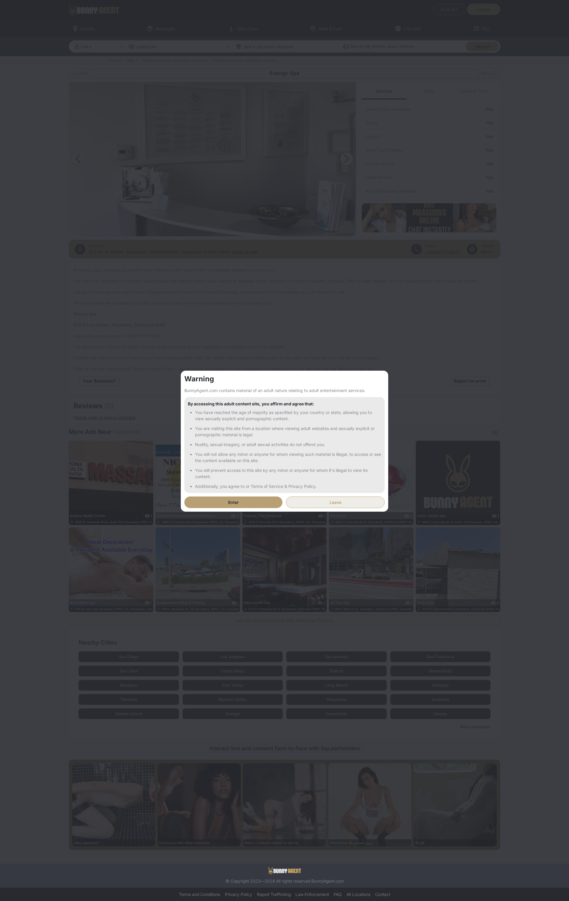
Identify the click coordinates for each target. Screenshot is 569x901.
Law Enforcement (312, 894)
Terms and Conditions (199, 894)
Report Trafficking (274, 894)
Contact (382, 894)
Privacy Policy (238, 894)
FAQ (338, 894)
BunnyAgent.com (327, 880)
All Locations (358, 894)
